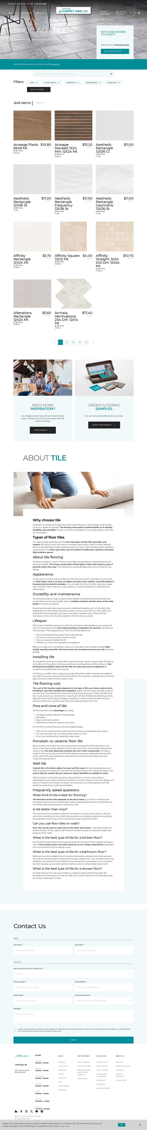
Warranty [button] (71, 83)
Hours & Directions (104, 13)
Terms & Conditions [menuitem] (120, 1075)
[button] (131, 13)
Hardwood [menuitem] (62, 1070)
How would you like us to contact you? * (28, 968)
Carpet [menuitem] (60, 1074)
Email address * (80, 982)
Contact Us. (55, 64)
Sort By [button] (39, 103)
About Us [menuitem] (119, 1062)
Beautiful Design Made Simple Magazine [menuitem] (83, 1072)
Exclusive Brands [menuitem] (103, 1088)
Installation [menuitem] (101, 1084)
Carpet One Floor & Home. (31, 1116)
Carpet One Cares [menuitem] (123, 1066)
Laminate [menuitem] (62, 1078)
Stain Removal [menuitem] (102, 1062)
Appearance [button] (91, 83)
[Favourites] (135, 13)
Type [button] (32, 83)
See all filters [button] (37, 89)
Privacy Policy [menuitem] (121, 1080)
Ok (122, 1125)
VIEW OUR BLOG (40, 430)
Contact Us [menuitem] (120, 1070)
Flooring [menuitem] (61, 1062)
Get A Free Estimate (113, 51)
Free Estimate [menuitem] (63, 1086)
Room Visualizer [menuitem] (83, 1062)
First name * (18, 945)
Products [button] (12, 13)
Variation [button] (111, 83)
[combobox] (71, 74)
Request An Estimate (120, 13)
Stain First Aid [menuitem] (102, 1066)
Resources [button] (27, 13)
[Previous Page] (54, 342)
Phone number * (19, 982)
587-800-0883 (41, 4)
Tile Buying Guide (121, 45)
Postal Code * (18, 995)
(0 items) (139, 13)
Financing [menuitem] (62, 1090)
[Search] (111, 74)
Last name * (79, 945)
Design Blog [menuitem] (82, 1078)
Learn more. (65, 1126)
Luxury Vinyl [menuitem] (63, 1066)
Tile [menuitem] (59, 1082)
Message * (17, 1008)
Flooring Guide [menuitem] (102, 1070)
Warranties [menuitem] (101, 1080)
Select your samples (102, 425)
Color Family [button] (50, 83)
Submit (73, 1040)
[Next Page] (92, 342)
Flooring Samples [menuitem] (84, 1066)
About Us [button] (40, 13)
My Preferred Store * (82, 995)
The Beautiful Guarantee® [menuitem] (102, 1075)
